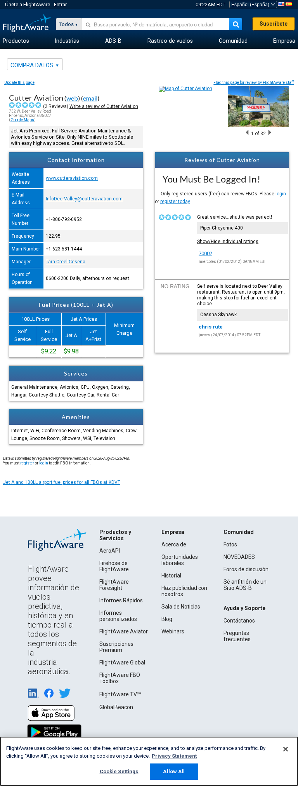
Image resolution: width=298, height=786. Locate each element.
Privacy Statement (174, 756)
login (280, 193)
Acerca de (173, 544)
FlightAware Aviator (123, 631)
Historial (171, 575)
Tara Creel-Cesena (65, 261)
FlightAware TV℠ (120, 694)
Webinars (172, 631)
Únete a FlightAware (27, 4)
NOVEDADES (239, 557)
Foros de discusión (246, 569)
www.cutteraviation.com (72, 178)
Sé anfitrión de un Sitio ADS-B (245, 585)
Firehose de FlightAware (114, 566)
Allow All (174, 771)
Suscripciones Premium (116, 647)
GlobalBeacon (116, 707)
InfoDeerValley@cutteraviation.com (84, 199)
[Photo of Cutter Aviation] (258, 125)
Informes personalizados (118, 616)
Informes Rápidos (121, 600)
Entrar (60, 4)
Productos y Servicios (115, 535)
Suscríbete (274, 24)
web (72, 98)
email (90, 98)
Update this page (19, 82)
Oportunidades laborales (179, 560)
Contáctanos (239, 620)
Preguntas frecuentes (237, 636)
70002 (205, 253)
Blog (166, 619)
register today (175, 201)
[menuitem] (16, 41)
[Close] (285, 749)
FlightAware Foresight (114, 585)
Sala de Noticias (180, 606)
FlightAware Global (122, 662)
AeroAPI (109, 551)
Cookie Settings (119, 771)
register (27, 463)
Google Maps (22, 120)
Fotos (230, 544)
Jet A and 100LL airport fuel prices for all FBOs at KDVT (61, 482)
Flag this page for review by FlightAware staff (253, 82)
